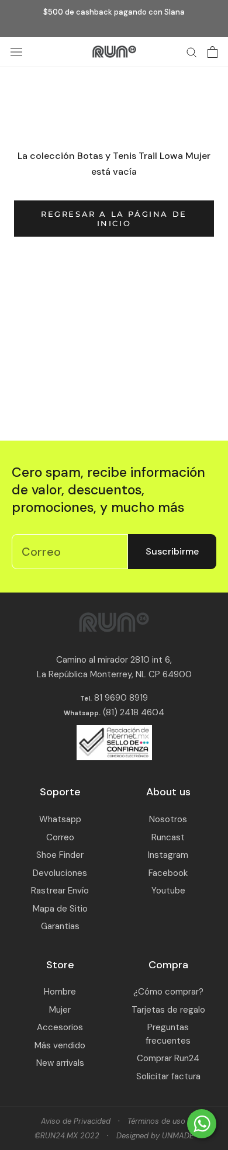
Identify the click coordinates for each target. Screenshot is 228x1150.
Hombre (60, 991)
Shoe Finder (60, 855)
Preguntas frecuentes (168, 1034)
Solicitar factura (168, 1076)
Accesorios (60, 1027)
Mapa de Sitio (60, 909)
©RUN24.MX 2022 (66, 1136)
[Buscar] (191, 52)
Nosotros (168, 819)
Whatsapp (60, 819)
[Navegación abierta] (16, 51)
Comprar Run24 (168, 1058)
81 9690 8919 (120, 698)
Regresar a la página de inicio (114, 218)
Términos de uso (156, 1121)
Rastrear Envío (60, 890)
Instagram (168, 855)
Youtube (168, 890)
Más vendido (59, 1045)
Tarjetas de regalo (168, 1010)
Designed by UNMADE (155, 1136)
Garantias (60, 926)
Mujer (60, 1010)
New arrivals (60, 1063)
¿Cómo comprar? (168, 991)
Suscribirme (172, 551)
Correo (60, 837)
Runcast (168, 837)
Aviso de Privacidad (75, 1121)
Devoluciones (60, 873)
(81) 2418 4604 (133, 712)
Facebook (168, 873)
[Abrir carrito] (212, 52)
